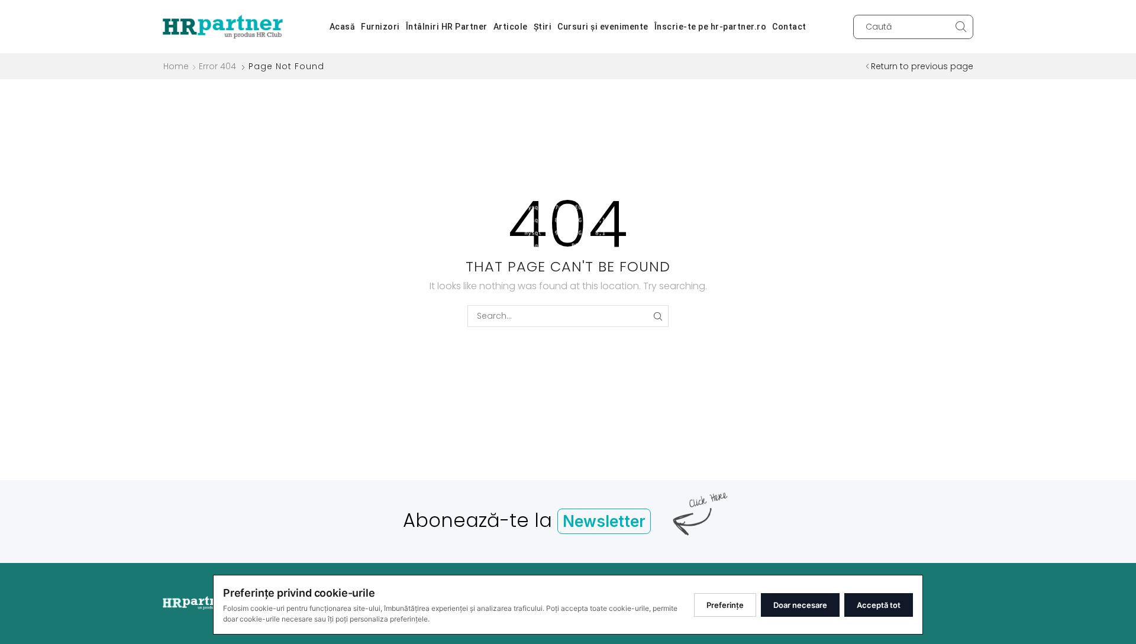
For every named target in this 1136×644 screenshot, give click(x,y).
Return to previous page (922, 66)
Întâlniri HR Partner (447, 26)
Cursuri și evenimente (602, 26)
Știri (543, 26)
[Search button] (961, 26)
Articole (510, 26)
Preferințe (725, 605)
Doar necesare (800, 605)
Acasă (343, 26)
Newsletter (604, 521)
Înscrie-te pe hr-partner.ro (710, 26)
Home (176, 66)
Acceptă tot (879, 605)
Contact (789, 26)
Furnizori (380, 26)
